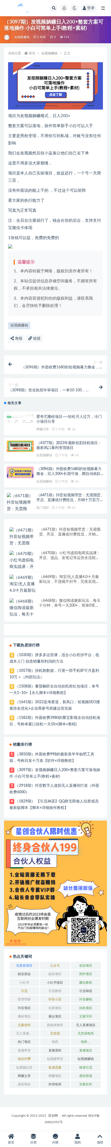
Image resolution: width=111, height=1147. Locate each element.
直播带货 (24, 1050)
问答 (55, 1142)
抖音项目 (24, 1008)
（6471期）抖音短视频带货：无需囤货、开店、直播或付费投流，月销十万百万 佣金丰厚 (70, 500)
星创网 (53, 1115)
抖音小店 (54, 999)
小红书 (24, 982)
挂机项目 (85, 1008)
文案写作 (85, 1016)
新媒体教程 (55, 1025)
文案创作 (24, 1025)
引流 (24, 991)
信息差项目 (24, 965)
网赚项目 (54, 1075)
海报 (18, 339)
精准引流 (85, 1067)
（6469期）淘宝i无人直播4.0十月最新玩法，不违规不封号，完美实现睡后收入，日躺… (69, 582)
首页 (32, 53)
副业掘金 (24, 974)
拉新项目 (54, 1008)
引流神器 (85, 991)
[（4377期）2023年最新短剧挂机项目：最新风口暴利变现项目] (20, 446)
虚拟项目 (24, 1084)
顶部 (100, 1142)
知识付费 (24, 1058)
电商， (86, 1041)
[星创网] (7, 37)
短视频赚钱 (21, 37)
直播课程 (54, 1050)
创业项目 (85, 965)
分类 (33, 1142)
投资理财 (24, 999)
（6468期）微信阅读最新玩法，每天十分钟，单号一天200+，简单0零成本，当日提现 (69, 605)
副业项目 (54, 974)
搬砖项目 (24, 1016)
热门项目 (42, 507)
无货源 (55, 1033)
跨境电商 (54, 1084)
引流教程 (54, 991)
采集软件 (85, 1084)
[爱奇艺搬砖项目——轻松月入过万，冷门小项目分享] (20, 418)
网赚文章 (42, 429)
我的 (77, 1142)
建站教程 (85, 982)
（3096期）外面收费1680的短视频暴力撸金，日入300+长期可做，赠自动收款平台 (70, 474)
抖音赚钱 (85, 999)
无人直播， (24, 1033)
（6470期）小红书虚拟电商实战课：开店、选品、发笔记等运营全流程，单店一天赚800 (69, 558)
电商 (55, 1041)
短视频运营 (24, 1067)
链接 (36, 339)
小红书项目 (55, 982)
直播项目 (85, 1050)
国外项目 (85, 974)
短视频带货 (55, 1058)
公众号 (55, 965)
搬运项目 (54, 1016)
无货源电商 (86, 1033)
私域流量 (54, 1067)
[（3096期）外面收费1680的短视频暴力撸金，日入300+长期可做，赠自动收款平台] (20, 472)
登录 (91, 8)
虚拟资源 (85, 1075)
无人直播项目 (85, 1025)
